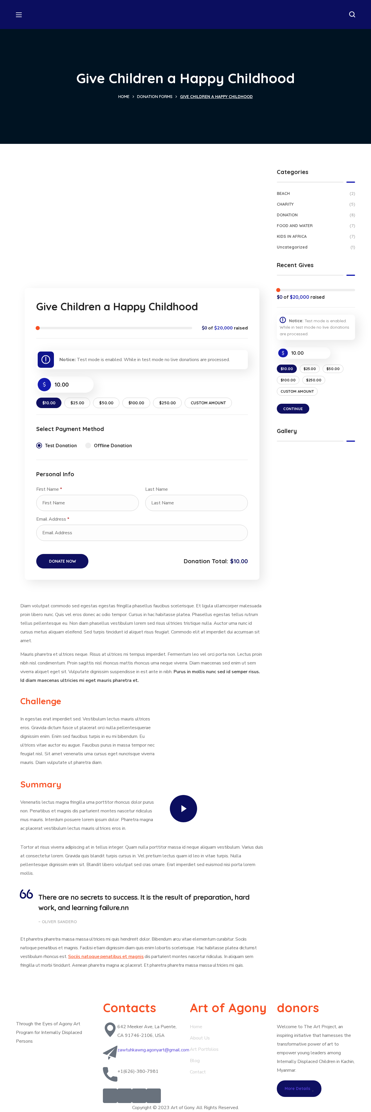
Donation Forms (154, 96)
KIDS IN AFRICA (316, 236)
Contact (198, 1072)
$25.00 (77, 402)
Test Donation (61, 445)
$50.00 (106, 402)
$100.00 (136, 402)
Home (124, 96)
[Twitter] (110, 1096)
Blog (195, 1060)
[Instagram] (153, 1096)
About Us (200, 1038)
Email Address (52, 519)
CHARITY (316, 204)
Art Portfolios (204, 1049)
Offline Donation (113, 445)
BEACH (316, 193)
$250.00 (167, 402)
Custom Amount (208, 402)
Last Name (157, 489)
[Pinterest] (139, 1096)
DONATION (316, 215)
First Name (49, 489)
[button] (352, 14)
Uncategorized (316, 247)
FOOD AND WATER (316, 225)
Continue (293, 408)
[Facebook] (124, 1096)
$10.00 (48, 402)
